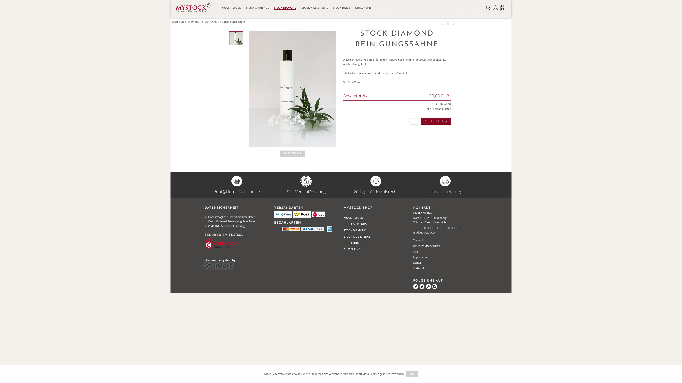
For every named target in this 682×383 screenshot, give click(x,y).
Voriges (444, 24)
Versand (418, 240)
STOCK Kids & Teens (314, 7)
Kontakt (417, 262)
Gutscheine (363, 7)
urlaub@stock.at (425, 232)
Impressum (420, 257)
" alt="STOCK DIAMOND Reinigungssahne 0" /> (236, 38)
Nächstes (451, 24)
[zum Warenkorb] (502, 8)
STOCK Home (341, 7)
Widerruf (418, 268)
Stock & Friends (257, 7)
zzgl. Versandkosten (439, 108)
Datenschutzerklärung (426, 246)
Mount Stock (231, 7)
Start (175, 21)
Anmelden (495, 8)
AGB (415, 251)
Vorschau (292, 153)
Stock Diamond (285, 7)
